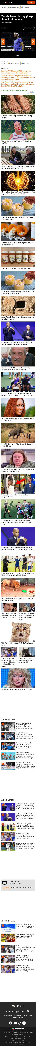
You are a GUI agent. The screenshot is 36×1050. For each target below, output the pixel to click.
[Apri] (2, 2)
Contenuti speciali (9, 1016)
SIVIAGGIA (24, 1032)
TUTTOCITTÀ (14, 1032)
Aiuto (24, 1038)
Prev (3, 42)
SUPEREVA (21, 1034)
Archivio (21, 1017)
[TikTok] (19, 1024)
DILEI (19, 1032)
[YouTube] (15, 1024)
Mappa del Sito (28, 1016)
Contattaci (19, 1016)
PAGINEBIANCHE (7, 1032)
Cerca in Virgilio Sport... (16, 1011)
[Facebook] (10, 1024)
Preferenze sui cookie (16, 1038)
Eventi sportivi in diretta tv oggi (21, 887)
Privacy (20, 1036)
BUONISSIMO (15, 1034)
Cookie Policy (27, 1036)
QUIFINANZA (30, 1032)
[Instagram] (24, 1024)
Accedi (31, 2)
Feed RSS (14, 1017)
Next (33, 42)
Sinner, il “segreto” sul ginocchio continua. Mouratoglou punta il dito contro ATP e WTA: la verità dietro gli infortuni (18, 77)
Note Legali (14, 1036)
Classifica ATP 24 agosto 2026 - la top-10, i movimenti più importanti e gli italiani (16, 72)
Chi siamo (7, 1036)
